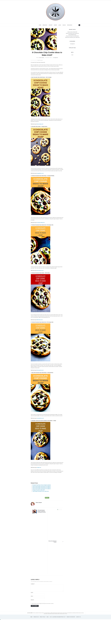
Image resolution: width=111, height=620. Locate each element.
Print (48, 497)
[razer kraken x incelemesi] (55, 619)
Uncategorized (55, 57)
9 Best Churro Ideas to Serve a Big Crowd (72, 33)
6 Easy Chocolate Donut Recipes (52, 541)
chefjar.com (39, 467)
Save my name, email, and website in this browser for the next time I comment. (43, 603)
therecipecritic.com (40, 270)
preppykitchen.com (40, 173)
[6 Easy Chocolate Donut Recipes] (59, 541)
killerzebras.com (39, 319)
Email (32, 596)
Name (32, 592)
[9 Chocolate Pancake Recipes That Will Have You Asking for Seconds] (34, 511)
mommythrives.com (40, 418)
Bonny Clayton (42, 57)
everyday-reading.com (40, 222)
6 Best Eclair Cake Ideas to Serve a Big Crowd (72, 37)
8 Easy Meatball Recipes (72, 34)
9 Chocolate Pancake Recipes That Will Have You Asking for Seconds (42, 511)
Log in (72, 54)
